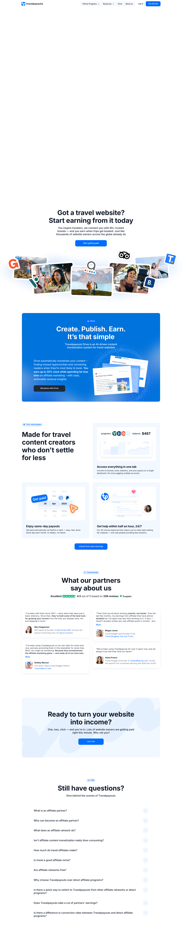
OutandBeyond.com (139, 661)
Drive (120, 4)
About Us (129, 4)
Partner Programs (90, 4)
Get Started (153, 4)
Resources (107, 4)
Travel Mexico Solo (42, 668)
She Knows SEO (64, 630)
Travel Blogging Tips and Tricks (119, 636)
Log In (140, 4)
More (27, 657)
